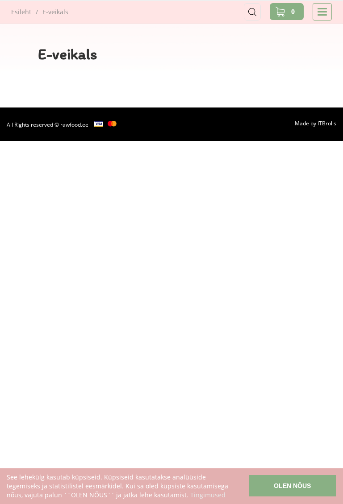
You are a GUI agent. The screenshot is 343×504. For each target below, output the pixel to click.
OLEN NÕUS (292, 485)
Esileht (21, 12)
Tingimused (208, 495)
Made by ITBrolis (315, 123)
